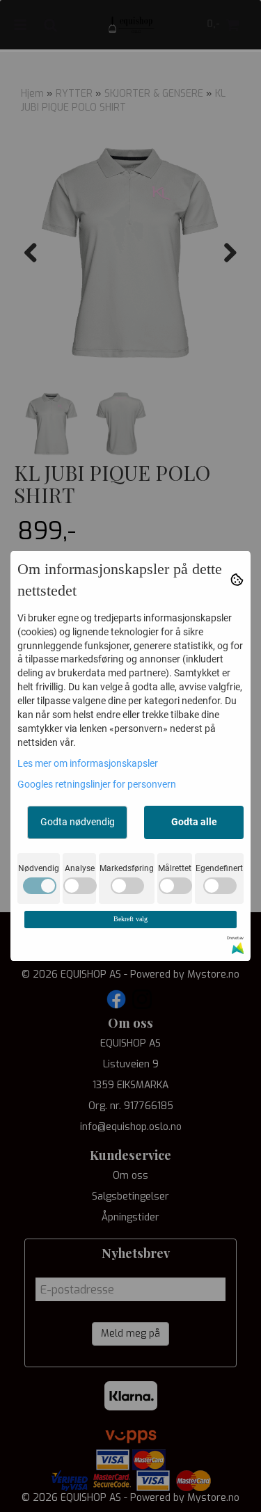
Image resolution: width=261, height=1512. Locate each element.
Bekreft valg (130, 919)
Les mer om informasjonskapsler (87, 763)
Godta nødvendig (77, 821)
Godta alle (194, 821)
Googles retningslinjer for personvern (96, 784)
